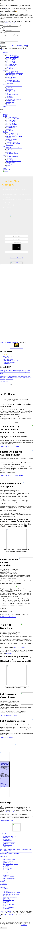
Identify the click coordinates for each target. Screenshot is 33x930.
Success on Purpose (8, 359)
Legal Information (11, 105)
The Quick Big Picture (12, 94)
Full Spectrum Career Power (10, 360)
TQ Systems (6, 901)
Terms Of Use (6, 869)
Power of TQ (9, 75)
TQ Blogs (2, 887)
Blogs (4, 106)
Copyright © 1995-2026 (6, 911)
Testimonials (9, 83)
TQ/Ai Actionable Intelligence (14, 86)
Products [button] (5, 70)
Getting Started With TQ (12, 57)
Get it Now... (9, 653)
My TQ (4, 833)
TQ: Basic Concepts (8, 861)
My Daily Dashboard (11, 55)
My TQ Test (6, 839)
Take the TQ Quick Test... (9, 812)
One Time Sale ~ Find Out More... (8, 715)
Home (1, 342)
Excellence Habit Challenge (10, 897)
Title (1, 32)
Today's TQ (9, 87)
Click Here (24, 925)
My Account (20, 45)
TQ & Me (8, 67)
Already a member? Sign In (16, 258)
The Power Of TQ (8, 356)
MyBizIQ (2, 881)
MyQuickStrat (3, 884)
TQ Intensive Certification (13, 81)
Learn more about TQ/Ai (6, 820)
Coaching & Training (11, 90)
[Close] (0, 3)
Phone (1, 29)
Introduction (9, 89)
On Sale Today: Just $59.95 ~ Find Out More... (12, 475)
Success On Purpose (11, 77)
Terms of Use (20, 914)
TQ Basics (9, 96)
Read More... (2, 786)
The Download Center (12, 91)
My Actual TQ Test (11, 60)
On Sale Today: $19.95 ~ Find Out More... (11, 446)
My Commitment (10, 65)
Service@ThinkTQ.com (10, 914)
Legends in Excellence (9, 362)
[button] (5, 54)
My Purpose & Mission (12, 62)
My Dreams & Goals (11, 64)
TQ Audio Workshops (12, 80)
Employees (3, 34)
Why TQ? (5, 52)
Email (1, 27)
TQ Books (9, 78)
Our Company (10, 102)
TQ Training (5, 872)
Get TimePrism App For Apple (14, 74)
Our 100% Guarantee (8, 907)
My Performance (10, 61)
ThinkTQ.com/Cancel (10, 22)
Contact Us (9, 103)
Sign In (14, 45)
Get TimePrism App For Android (14, 73)
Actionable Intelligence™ (16, 348)
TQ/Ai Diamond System (12, 71)
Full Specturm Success (9, 357)
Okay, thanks (4, 927)
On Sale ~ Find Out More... (7, 737)
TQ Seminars (6, 905)
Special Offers (6, 891)
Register (26, 45)
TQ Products (7, 342)
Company (2, 30)
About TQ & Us (4, 856)
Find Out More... (4, 381)
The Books (6, 355)
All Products (6, 895)
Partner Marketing (11, 100)
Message (2, 41)
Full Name (2, 25)
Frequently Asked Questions (13, 99)
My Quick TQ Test (11, 58)
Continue (3, 42)
